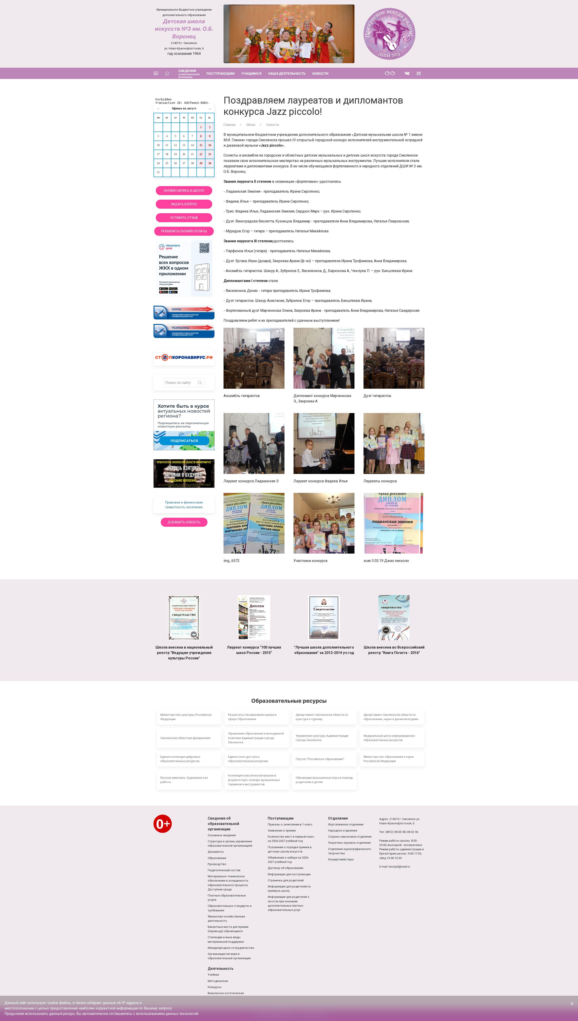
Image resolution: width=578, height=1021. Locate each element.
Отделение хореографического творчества (349, 851)
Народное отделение (342, 830)
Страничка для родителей (286, 880)
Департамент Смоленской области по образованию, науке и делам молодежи (391, 717)
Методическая (218, 981)
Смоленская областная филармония (185, 738)
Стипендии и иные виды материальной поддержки (226, 939)
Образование (217, 858)
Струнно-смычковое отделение (350, 836)
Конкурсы (214, 987)
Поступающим (220, 73)
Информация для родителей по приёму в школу (289, 888)
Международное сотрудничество (231, 947)
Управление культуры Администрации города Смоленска (322, 738)
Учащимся (251, 73)
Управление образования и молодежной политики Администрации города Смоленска (256, 738)
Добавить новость (184, 522)
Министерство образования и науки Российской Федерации (389, 759)
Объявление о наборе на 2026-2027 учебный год (288, 860)
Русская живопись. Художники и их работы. (184, 780)
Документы (216, 851)
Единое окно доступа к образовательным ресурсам (248, 759)
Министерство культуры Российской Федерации (186, 717)
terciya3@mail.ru (399, 866)
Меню (250, 125)
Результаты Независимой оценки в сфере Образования (252, 717)
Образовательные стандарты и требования (230, 908)
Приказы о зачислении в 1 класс (290, 824)
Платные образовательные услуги (227, 897)
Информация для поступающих (289, 874)
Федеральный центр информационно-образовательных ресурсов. (390, 738)
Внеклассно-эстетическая (226, 993)
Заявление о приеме (282, 830)
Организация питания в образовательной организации (229, 956)
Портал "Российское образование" (320, 759)
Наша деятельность (286, 73)
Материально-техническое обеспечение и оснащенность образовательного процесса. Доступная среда (228, 883)
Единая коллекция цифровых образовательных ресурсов (180, 759)
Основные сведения (222, 835)
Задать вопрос (184, 204)
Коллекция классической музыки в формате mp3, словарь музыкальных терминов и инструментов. (254, 780)
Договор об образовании (285, 868)
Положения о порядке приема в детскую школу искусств (290, 849)
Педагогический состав (224, 870)
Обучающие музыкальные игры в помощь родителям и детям (324, 780)
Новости (320, 73)
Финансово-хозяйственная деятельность (226, 918)
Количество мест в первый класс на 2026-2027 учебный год (291, 839)
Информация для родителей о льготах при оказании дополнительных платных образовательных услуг (288, 903)
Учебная (213, 974)
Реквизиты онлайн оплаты (184, 231)
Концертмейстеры (341, 859)
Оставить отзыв (184, 217)
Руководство (217, 864)
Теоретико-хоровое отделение (349, 842)
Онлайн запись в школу (184, 190)
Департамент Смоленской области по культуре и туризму (322, 717)
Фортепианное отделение (346, 824)
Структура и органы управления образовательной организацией (230, 843)
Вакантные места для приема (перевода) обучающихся (228, 929)
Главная (229, 125)
